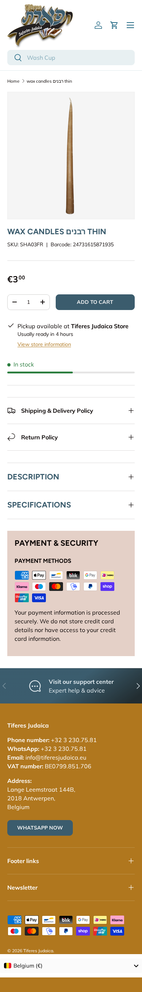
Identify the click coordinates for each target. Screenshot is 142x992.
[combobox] (71, 57)
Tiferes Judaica (38, 950)
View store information (44, 344)
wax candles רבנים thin (49, 81)
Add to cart (95, 302)
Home (13, 81)
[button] (114, 25)
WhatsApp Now (40, 827)
